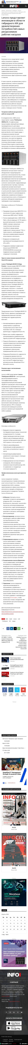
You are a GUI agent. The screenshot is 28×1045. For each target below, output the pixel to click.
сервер (13, 621)
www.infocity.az (5, 996)
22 (3, 929)
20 (21, 926)
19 (17, 926)
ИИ (10, 621)
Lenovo (15, 619)
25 (14, 929)
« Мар (3, 934)
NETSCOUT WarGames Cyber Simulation (12, 738)
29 (3, 932)
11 (14, 923)
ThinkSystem (5, 621)
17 (10, 926)
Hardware (14, 10)
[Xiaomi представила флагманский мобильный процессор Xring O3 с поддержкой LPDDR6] (5, 659)
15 (3, 926)
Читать (11, 688)
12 (17, 923)
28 (24, 929)
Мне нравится (4, 688)
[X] (15, 628)
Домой (3, 10)
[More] (22, 628)
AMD (7, 619)
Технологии (8, 10)
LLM (19, 619)
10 (10, 923)
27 (21, 929)
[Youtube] (21, 1012)
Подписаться (23, 688)
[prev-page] (3, 680)
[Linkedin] (11, 628)
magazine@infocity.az (14, 1001)
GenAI (10, 619)
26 (17, 929)
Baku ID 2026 (5, 743)
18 (14, 926)
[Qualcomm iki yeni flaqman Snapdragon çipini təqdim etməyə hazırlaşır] (5, 674)
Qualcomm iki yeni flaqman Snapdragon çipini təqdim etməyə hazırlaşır (17, 674)
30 (7, 932)
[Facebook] (8, 628)
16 (7, 926)
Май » (7, 934)
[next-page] (5, 680)
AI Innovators (13, 597)
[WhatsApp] (18, 628)
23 (7, 929)
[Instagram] (10, 1012)
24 (10, 929)
